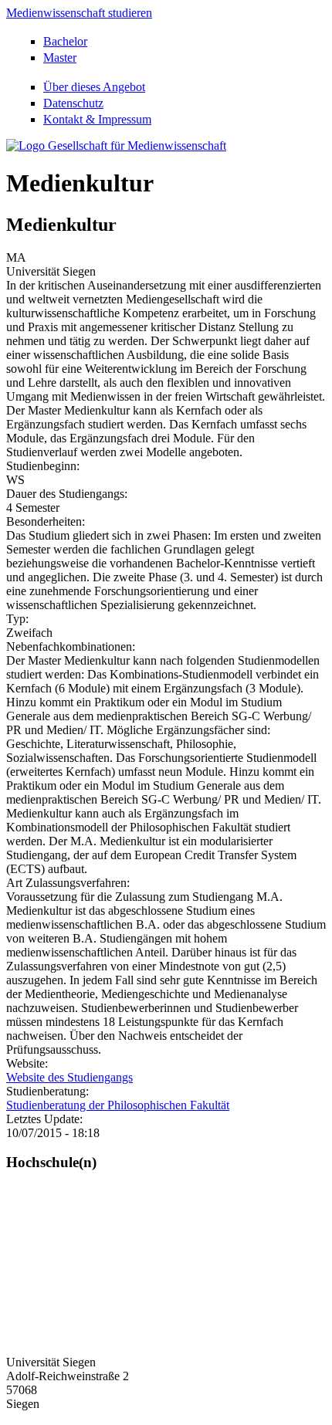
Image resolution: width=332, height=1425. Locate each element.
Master (59, 57)
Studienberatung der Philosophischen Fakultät (117, 1105)
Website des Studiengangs (69, 1077)
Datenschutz (73, 103)
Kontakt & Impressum (97, 119)
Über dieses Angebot (94, 86)
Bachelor (65, 41)
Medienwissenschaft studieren (79, 12)
